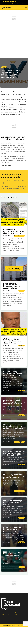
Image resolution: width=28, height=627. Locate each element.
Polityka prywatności (22, 625)
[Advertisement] (14, 43)
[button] (26, 7)
